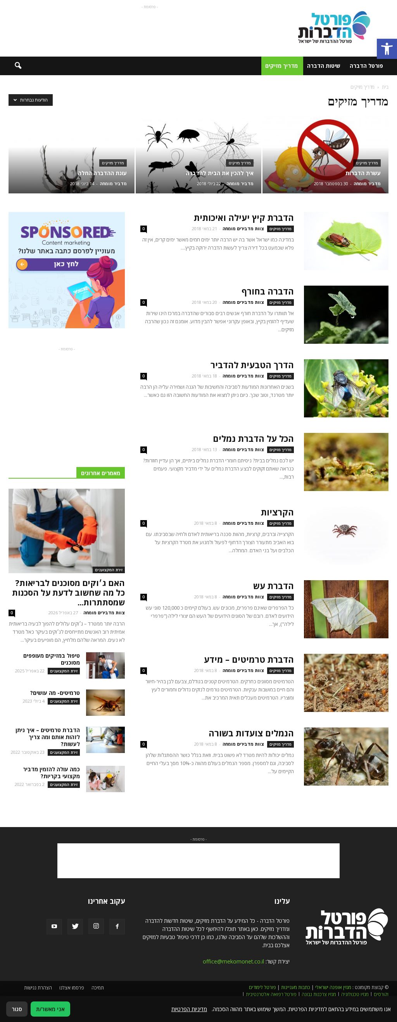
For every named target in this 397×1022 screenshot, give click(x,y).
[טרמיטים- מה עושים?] (105, 702)
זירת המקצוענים (109, 569)
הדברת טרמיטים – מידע (249, 659)
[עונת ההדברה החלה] (72, 155)
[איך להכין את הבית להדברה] (199, 155)
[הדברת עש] (346, 609)
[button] (387, 49)
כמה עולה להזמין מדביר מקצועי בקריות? (51, 772)
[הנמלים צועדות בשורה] (346, 756)
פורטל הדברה (366, 65)
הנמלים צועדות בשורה (251, 733)
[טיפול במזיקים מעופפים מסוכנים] (105, 665)
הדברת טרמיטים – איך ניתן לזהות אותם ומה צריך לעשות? (48, 737)
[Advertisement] (149, 28)
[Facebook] (117, 926)
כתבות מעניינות (295, 987)
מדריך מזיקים (281, 65)
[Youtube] (54, 926)
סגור (17, 1009)
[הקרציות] (346, 536)
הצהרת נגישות (38, 987)
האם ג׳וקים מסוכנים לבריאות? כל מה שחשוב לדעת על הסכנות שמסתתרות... (68, 592)
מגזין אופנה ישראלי (333, 987)
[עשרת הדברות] (325, 155)
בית (385, 87)
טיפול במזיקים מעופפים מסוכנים (51, 659)
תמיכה (97, 987)
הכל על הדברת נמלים (253, 438)
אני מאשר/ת (50, 1009)
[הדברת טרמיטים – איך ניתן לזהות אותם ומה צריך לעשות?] (105, 740)
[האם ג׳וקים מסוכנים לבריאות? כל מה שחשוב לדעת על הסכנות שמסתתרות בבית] (67, 531)
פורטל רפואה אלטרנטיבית (271, 994)
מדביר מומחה (367, 183)
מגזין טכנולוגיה (355, 994)
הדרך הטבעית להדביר (252, 365)
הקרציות (277, 512)
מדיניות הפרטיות (189, 1009)
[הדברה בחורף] (346, 315)
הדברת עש (273, 585)
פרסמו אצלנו (71, 987)
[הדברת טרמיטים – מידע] (346, 683)
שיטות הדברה (323, 65)
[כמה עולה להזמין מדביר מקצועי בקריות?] (105, 779)
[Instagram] (96, 926)
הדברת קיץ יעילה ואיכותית (244, 217)
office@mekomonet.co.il (233, 961)
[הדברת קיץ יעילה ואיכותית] (346, 241)
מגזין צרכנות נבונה (319, 994)
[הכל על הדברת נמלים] (346, 462)
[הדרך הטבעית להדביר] (346, 388)
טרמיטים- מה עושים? (55, 692)
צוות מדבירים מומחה (243, 228)
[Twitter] (75, 926)
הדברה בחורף (268, 291)
